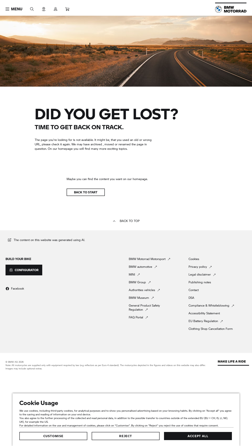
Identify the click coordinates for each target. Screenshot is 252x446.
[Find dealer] (44, 8)
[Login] (55, 8)
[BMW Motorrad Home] (230, 9)
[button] (14, 9)
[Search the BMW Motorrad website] (32, 8)
